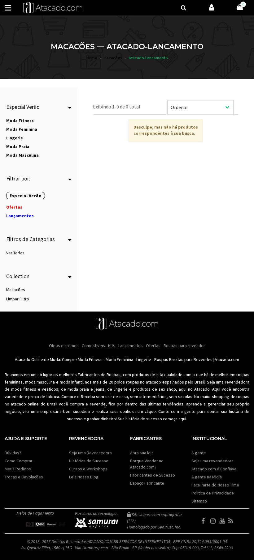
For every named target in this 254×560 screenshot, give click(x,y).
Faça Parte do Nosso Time (215, 485)
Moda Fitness (90, 359)
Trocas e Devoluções (24, 477)
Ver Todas (15, 253)
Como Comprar (19, 461)
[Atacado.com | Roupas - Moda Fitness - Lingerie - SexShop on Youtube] (223, 521)
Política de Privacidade (212, 493)
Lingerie (143, 359)
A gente (198, 453)
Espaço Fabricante (147, 483)
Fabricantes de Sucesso (152, 475)
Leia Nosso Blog (84, 477)
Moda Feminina (119, 359)
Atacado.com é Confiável (214, 469)
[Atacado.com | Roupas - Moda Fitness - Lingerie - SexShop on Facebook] (205, 521)
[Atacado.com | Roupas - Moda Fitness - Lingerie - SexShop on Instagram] (214, 521)
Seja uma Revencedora (90, 453)
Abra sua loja (142, 453)
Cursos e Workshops (88, 469)
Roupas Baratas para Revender (183, 359)
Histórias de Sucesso (88, 461)
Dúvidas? (13, 453)
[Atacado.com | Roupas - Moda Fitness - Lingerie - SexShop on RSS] (232, 521)
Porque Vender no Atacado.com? (147, 464)
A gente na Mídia (206, 477)
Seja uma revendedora (212, 461)
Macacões (15, 289)
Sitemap (199, 501)
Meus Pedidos (18, 469)
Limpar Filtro (17, 299)
